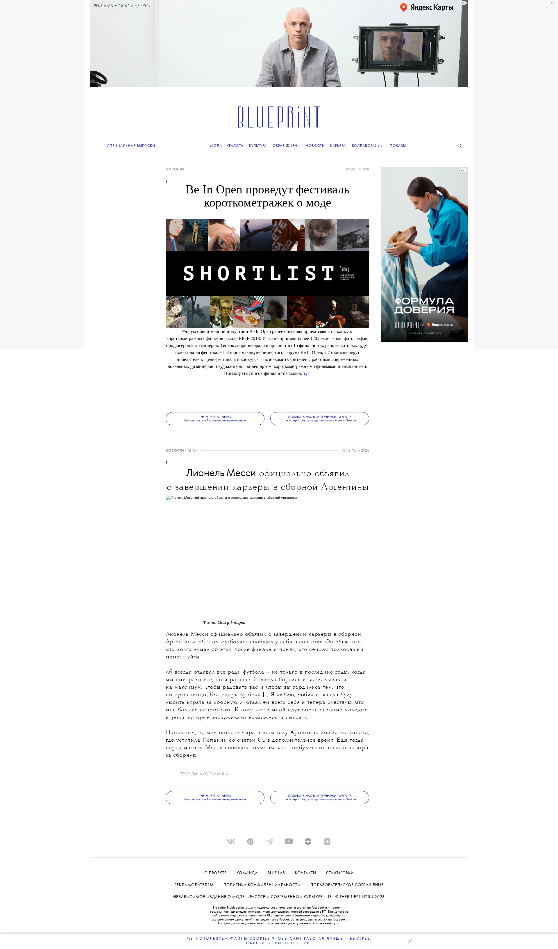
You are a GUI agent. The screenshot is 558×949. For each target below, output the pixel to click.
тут (306, 373)
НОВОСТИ (175, 169)
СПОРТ (193, 451)
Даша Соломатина (210, 774)
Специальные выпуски (131, 146)
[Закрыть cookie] (410, 941)
